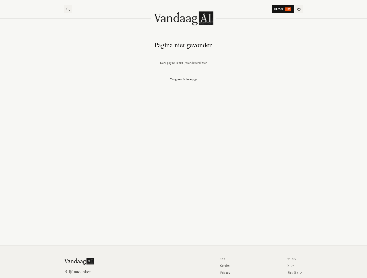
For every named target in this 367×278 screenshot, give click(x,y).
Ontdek (282, 9)
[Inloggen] (299, 9)
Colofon (225, 265)
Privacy (225, 273)
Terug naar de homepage (183, 79)
